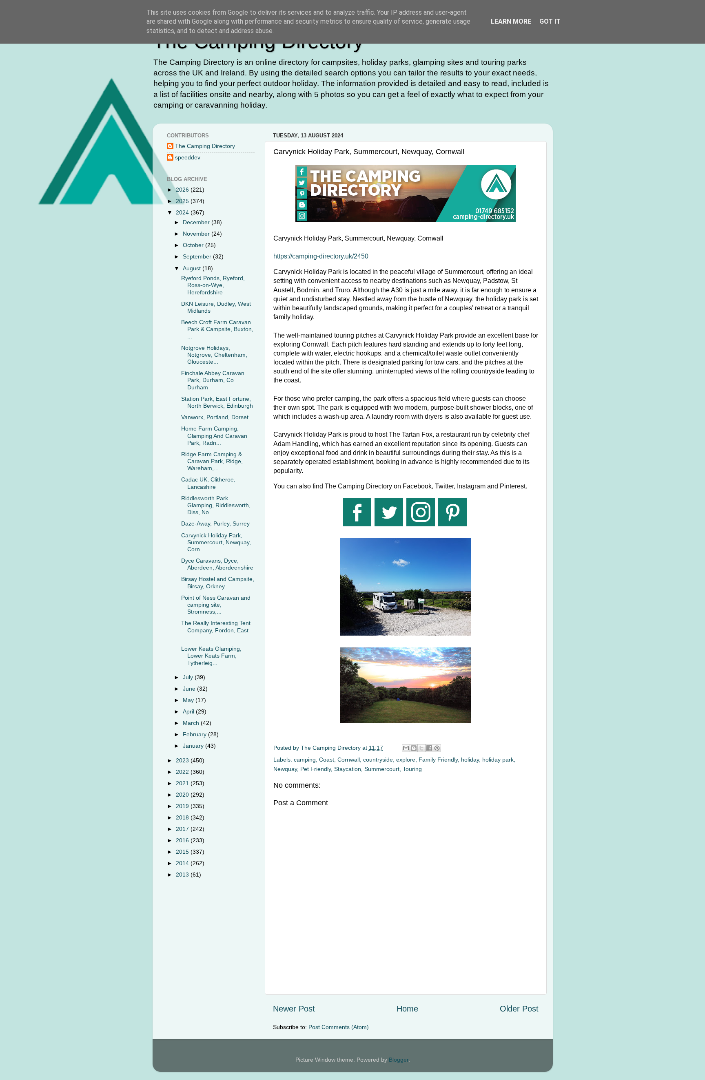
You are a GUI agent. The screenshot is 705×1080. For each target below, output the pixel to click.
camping (305, 759)
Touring (412, 769)
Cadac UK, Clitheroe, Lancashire (208, 483)
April (189, 711)
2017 (183, 829)
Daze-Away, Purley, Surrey (215, 523)
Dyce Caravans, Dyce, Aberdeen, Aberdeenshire (217, 564)
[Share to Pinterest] (437, 748)
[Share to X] (421, 748)
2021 (183, 783)
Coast (326, 759)
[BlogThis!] (414, 748)
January (194, 745)
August (192, 268)
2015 (183, 851)
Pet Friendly (315, 769)
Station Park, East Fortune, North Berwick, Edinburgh (217, 402)
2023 (183, 760)
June (190, 688)
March (192, 723)
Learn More (511, 21)
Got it (550, 21)
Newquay (285, 769)
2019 (183, 806)
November (197, 233)
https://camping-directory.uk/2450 (320, 256)
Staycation (347, 769)
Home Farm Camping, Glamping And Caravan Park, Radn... (214, 435)
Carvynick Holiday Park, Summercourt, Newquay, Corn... (216, 542)
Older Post (519, 1008)
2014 (183, 863)
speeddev (187, 157)
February (195, 734)
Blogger (398, 1059)
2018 (183, 817)
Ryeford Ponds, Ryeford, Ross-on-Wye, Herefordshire (213, 285)
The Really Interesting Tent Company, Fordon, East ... (216, 630)
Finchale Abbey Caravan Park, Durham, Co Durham (212, 380)
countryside (378, 759)
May (189, 700)
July (189, 677)
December (197, 222)
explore (405, 759)
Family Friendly (438, 759)
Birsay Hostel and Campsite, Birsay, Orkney (217, 582)
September (198, 256)
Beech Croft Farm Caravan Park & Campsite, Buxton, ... (217, 329)
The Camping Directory (205, 146)
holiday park (498, 759)
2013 (183, 874)
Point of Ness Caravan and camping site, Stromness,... (216, 604)
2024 (183, 212)
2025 (183, 201)
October (194, 245)
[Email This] (406, 748)
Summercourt (381, 769)
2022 (183, 772)
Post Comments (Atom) (338, 1027)
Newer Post (294, 1008)
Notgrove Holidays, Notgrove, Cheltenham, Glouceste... (214, 355)
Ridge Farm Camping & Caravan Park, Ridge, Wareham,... (212, 461)
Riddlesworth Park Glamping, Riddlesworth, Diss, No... (216, 505)
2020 (183, 794)
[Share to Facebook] (429, 748)
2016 (183, 840)
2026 (183, 189)
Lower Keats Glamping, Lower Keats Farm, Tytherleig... (211, 655)
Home (407, 1008)
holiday (470, 759)
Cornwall (348, 759)
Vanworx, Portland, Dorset (214, 417)
